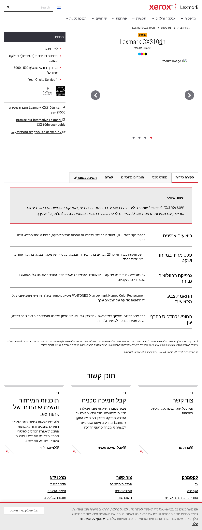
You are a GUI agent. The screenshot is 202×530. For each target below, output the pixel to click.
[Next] (95, 95)
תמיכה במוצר (87, 178)
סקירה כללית (185, 177)
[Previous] (189, 95)
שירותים (101, 18)
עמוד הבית (173, 6)
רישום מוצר (124, 498)
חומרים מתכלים (132, 177)
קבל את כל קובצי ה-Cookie (24, 510)
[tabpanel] (101, 259)
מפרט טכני (159, 177)
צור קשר (124, 477)
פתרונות (121, 18)
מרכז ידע (58, 477)
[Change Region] (59, 7)
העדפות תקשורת (121, 484)
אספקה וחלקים (165, 18)
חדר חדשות (58, 484)
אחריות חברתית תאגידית (181, 498)
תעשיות (141, 18)
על (196, 484)
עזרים (109, 177)
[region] (101, 516)
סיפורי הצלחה (57, 491)
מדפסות (190, 18)
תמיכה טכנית (78, 18)
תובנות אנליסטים (55, 498)
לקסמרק (190, 477)
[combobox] (28, 7)
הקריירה (192, 491)
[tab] (151, 138)
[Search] (8, 7)
